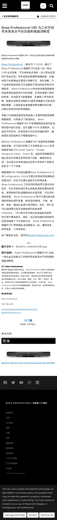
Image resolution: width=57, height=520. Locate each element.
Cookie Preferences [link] (15, 473)
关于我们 (10, 423)
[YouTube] (21, 382)
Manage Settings (15, 515)
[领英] (37, 382)
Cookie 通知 (11, 458)
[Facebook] (5, 382)
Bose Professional (12, 64)
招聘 (8, 428)
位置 (8, 433)
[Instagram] (29, 382)
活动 (8, 438)
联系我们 (10, 413)
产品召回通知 (12, 463)
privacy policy (26, 492)
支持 (8, 418)
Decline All (47, 515)
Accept (33, 515)
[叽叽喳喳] (13, 382)
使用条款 (10, 453)
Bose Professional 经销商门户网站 (27, 403)
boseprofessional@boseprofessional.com (19, 309)
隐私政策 (10, 443)
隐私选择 (10, 448)
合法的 (9, 468)
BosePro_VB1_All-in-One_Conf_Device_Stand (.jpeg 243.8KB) (28, 363)
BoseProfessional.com (41, 235)
